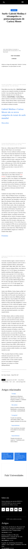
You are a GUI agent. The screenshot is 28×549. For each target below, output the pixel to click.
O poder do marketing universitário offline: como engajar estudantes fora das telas (18, 419)
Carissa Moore (21, 379)
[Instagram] (7, 509)
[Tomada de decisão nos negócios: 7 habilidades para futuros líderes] (5, 438)
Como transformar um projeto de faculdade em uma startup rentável (18, 429)
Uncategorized (14, 415)
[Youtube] (20, 509)
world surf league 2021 (20, 381)
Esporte (14, 10)
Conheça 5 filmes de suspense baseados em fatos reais (7, 457)
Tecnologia (14, 393)
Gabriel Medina (5, 381)
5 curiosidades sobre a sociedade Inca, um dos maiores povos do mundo (20, 457)
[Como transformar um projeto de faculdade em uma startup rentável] (5, 428)
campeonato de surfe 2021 (11, 379)
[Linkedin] (11, 509)
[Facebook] (3, 509)
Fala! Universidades (15, 55)
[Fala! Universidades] (9, 56)
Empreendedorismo (15, 425)
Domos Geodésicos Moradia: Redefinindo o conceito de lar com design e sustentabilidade (18, 409)
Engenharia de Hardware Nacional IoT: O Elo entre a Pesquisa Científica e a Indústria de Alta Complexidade (13, 528)
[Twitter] (16, 509)
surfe (14, 381)
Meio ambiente (14, 404)
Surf (10, 381)
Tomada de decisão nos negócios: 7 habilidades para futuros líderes (17, 440)
